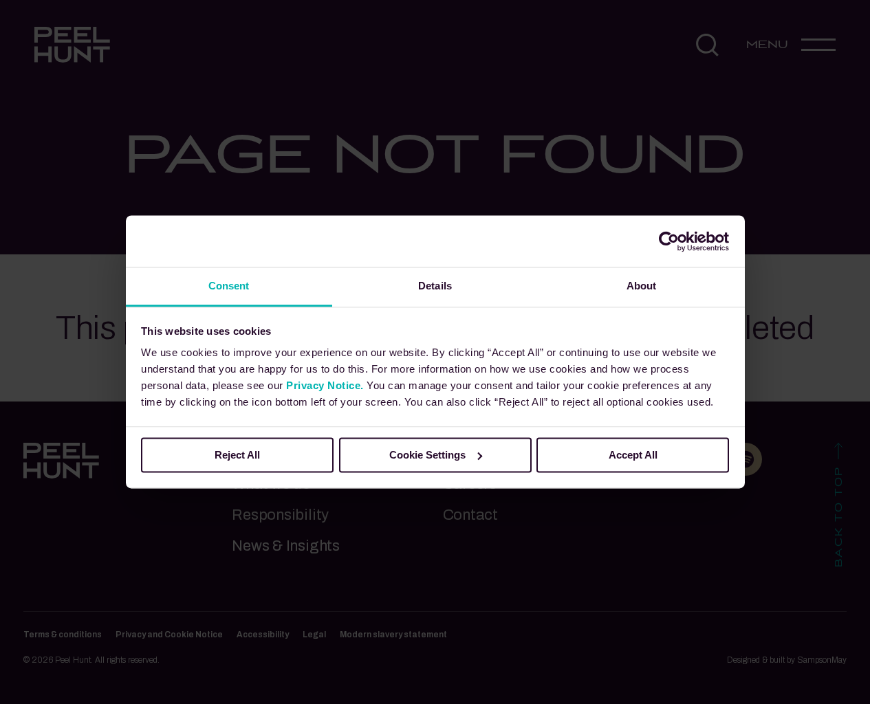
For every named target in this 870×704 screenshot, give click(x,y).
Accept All (633, 455)
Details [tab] (435, 286)
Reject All (237, 455)
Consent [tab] (229, 286)
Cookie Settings (427, 455)
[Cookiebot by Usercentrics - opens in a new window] (669, 241)
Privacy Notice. (325, 385)
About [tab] (642, 286)
